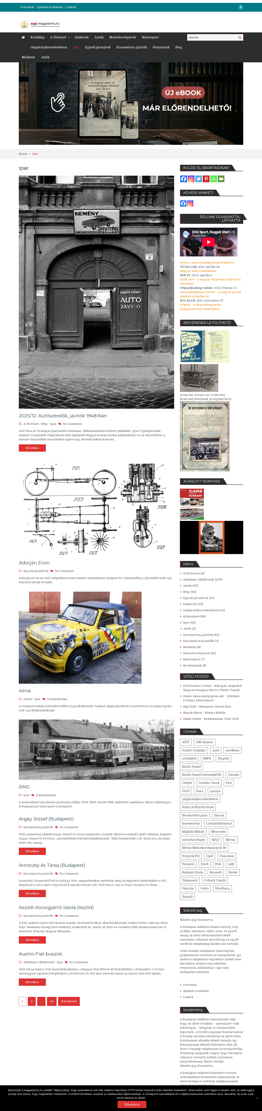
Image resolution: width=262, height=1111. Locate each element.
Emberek (82, 37)
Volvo (204, 888)
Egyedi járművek (98, 47)
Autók (99, 37)
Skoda (232, 872)
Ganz (200, 791)
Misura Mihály (215, 712)
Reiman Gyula (192, 872)
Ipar (76, 47)
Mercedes (218, 831)
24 (52, 1001)
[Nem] (257, 1098)
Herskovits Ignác (195, 815)
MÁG (215, 840)
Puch (205, 864)
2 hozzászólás (46, 795)
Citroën (233, 775)
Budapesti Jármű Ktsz (215, 706)
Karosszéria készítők (198, 641)
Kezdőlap (37, 37)
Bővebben (32, 448)
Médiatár (28, 57)
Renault (216, 872)
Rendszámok (192, 665)
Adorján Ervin (34, 563)
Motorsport (150, 37)
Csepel (187, 783)
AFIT (185, 742)
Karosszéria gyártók (131, 47)
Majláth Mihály (193, 831)
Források (27, 7)
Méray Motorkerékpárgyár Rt (204, 848)
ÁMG (24, 787)
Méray (230, 840)
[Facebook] (183, 178)
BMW (207, 758)
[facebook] (240, 7)
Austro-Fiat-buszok (40, 954)
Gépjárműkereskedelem (48, 47)
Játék (45, 57)
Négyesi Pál (190, 856)
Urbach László (215, 880)
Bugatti (223, 758)
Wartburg (222, 888)
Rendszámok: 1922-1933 (221, 719)
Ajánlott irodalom (50, 7)
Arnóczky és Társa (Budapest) (52, 865)
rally (231, 864)
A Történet (58, 37)
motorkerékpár (193, 840)
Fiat (229, 783)
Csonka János (209, 783)
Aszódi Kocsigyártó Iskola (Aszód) (56, 907)
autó (215, 750)
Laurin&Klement (219, 823)
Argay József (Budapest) (46, 819)
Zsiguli (187, 897)
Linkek (71, 7)
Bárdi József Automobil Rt (201, 775)
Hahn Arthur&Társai (198, 807)
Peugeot (188, 864)
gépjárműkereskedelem (200, 799)
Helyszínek (161, 47)
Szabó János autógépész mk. (203, 696)
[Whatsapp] (213, 178)
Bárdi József (191, 766)
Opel (209, 856)
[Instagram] (191, 178)
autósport (189, 758)
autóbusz (232, 750)
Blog (178, 47)
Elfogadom (131, 1104)
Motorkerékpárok (122, 37)
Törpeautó (190, 880)
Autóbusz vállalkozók (38, 962)
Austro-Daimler (194, 750)
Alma (25, 690)
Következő (69, 1001)
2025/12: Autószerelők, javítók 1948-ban (63, 415)
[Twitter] (198, 178)
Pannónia (227, 856)
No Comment (72, 424)
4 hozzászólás (57, 699)
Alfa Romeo (204, 742)
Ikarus (219, 815)
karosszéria (191, 823)
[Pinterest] (206, 178)
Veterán (188, 888)
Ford (185, 791)
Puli (218, 864)
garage (215, 791)
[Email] (221, 178)
